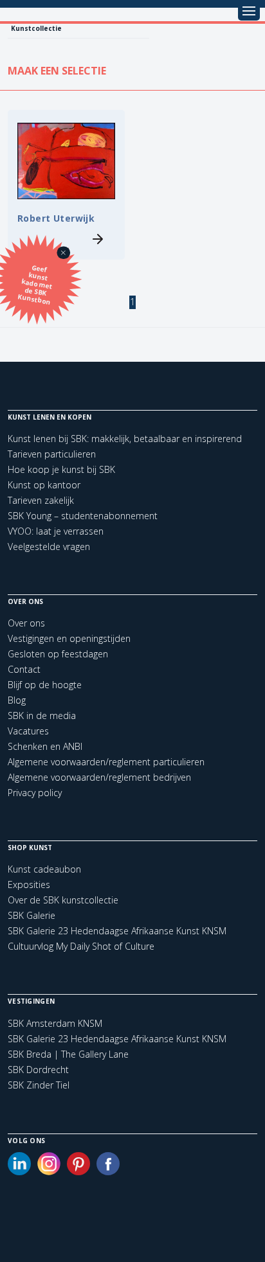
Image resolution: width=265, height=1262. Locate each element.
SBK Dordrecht (38, 1070)
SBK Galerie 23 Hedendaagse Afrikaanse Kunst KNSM (117, 931)
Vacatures (28, 731)
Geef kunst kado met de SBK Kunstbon (35, 285)
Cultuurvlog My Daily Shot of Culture (81, 946)
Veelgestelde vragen (49, 546)
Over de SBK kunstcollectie (63, 900)
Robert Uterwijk (56, 218)
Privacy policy (35, 793)
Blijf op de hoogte (45, 685)
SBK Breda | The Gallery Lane (68, 1054)
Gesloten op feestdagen (58, 654)
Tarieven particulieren (52, 454)
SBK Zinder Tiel (38, 1085)
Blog (17, 700)
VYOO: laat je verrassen (56, 531)
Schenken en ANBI (45, 746)
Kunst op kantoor (44, 485)
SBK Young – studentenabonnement (83, 516)
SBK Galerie (31, 915)
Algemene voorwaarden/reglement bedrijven (99, 777)
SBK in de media (42, 715)
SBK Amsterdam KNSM (55, 1023)
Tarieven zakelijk (41, 500)
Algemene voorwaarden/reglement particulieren (106, 762)
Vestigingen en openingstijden (69, 638)
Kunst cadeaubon (44, 869)
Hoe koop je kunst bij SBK (61, 469)
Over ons (26, 623)
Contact (24, 669)
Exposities (29, 884)
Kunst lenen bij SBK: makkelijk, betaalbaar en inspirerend (125, 438)
